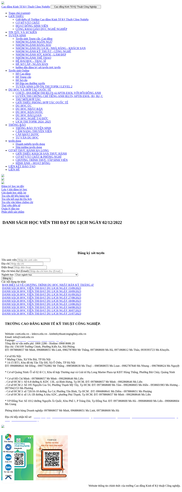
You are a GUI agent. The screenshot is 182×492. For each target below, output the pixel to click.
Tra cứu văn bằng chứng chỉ (17, 202)
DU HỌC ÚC (24, 105)
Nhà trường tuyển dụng (29, 147)
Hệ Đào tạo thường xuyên (30, 83)
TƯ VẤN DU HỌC (27, 137)
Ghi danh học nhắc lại (13, 192)
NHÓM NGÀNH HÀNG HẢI (33, 44)
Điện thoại (7, 267)
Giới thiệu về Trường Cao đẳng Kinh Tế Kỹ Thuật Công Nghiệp (52, 19)
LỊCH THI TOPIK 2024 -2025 (33, 121)
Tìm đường (8, 441)
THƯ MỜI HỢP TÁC (28, 99)
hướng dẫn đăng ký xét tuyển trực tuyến (38, 67)
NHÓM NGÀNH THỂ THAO (33, 57)
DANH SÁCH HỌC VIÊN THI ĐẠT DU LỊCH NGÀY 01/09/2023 (41, 294)
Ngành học (7, 274)
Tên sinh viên (9, 259)
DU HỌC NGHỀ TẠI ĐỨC (32, 118)
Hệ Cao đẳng (23, 73)
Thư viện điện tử (10, 205)
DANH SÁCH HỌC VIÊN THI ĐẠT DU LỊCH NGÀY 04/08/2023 (41, 307)
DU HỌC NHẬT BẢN (29, 108)
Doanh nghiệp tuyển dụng (30, 143)
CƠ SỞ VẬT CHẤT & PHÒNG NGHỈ (38, 156)
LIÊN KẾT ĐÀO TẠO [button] (22, 166)
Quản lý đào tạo (10, 208)
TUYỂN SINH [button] (17, 35)
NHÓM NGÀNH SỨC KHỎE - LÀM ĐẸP (41, 54)
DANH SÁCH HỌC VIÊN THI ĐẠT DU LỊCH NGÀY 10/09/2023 (41, 291)
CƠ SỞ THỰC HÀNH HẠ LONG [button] (29, 150)
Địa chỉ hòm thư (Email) (15, 271)
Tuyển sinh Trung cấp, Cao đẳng (34, 38)
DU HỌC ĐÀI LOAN (29, 115)
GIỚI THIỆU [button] (16, 16)
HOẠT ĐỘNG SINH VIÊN (32, 25)
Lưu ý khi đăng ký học (14, 189)
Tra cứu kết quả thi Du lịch (16, 198)
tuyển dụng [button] (15, 140)
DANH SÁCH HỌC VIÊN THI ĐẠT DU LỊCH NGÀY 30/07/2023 (41, 310)
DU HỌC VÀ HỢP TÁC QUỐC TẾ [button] (30, 89)
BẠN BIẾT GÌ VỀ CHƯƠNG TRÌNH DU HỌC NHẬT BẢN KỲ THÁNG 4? (48, 284)
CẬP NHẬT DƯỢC (27, 134)
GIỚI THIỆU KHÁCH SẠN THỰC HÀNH (41, 153)
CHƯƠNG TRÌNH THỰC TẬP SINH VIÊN (42, 159)
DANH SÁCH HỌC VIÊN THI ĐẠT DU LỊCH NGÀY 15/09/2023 (41, 288)
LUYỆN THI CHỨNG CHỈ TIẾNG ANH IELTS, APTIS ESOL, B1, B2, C (59, 96)
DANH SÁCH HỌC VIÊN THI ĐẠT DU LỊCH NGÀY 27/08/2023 (41, 297)
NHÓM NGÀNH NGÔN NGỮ (34, 41)
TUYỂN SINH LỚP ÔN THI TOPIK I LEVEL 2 (44, 86)
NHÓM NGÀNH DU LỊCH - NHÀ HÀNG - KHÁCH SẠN (51, 48)
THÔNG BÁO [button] (17, 124)
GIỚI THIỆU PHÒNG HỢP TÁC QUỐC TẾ (42, 102)
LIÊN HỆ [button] (14, 169)
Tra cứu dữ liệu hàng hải (15, 195)
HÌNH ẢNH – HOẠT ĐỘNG (33, 163)
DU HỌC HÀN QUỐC (29, 112)
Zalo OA (8, 462)
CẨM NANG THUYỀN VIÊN (34, 131)
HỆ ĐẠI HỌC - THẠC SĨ (31, 60)
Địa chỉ (5, 263)
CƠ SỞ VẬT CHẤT (28, 22)
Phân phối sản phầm (12, 211)
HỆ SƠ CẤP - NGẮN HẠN (32, 64)
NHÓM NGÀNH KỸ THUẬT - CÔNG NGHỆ (43, 51)
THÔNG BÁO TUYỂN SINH (33, 128)
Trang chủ (19, 13)
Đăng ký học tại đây (12, 186)
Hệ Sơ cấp (21, 80)
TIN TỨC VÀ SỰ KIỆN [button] (23, 32)
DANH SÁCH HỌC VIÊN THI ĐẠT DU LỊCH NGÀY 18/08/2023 (41, 300)
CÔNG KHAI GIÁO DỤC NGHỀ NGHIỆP (41, 29)
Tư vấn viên (8, 472)
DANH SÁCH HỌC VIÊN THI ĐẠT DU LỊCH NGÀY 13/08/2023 (41, 304)
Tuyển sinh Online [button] (19, 70)
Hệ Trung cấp (23, 76)
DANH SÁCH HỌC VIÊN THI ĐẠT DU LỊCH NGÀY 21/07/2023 (41, 313)
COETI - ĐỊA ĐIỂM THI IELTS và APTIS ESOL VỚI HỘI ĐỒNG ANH (58, 92)
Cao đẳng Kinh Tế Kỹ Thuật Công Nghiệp (25, 6)
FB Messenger (8, 452)
